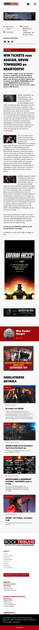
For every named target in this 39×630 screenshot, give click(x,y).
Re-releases (7, 557)
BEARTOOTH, (27, 29)
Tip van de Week (8, 567)
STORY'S (6, 551)
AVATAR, (25, 27)
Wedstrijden (7, 565)
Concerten (6, 561)
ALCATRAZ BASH (8, 559)
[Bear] (10, 139)
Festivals (6, 563)
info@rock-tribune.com (17, 219)
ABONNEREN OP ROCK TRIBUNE (15, 575)
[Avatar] (10, 179)
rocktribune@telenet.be (10, 590)
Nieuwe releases (8, 555)
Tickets (30, 35)
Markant (6, 554)
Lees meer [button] (16, 622)
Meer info (18, 338)
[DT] (10, 98)
